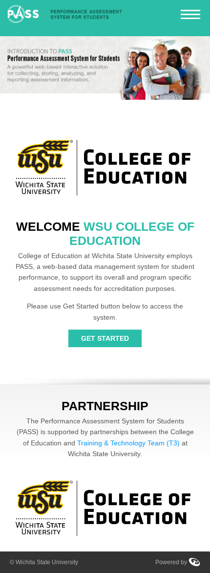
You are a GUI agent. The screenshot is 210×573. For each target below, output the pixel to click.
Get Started (105, 338)
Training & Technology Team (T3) (128, 443)
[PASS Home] (65, 18)
